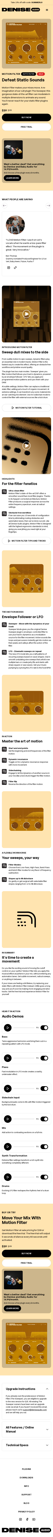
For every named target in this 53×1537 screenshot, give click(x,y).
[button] (47, 10)
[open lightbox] (26, 314)
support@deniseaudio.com (35, 1410)
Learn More (12, 178)
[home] (21, 10)
